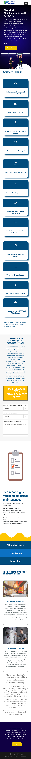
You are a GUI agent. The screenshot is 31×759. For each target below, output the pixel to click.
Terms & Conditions (20, 756)
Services (16, 744)
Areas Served (11, 48)
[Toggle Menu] (26, 3)
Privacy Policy (9, 756)
